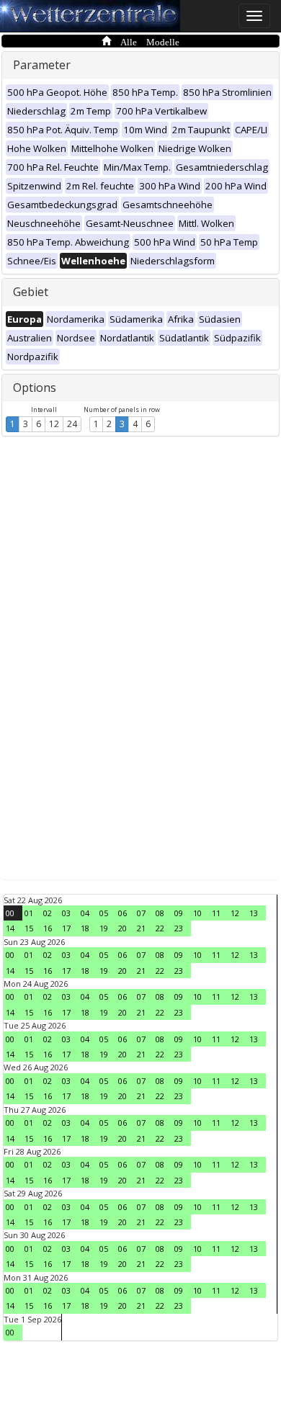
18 (85, 928)
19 (103, 928)
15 (28, 928)
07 (141, 913)
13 (253, 913)
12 (54, 424)
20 (122, 928)
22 (160, 928)
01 (28, 913)
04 (85, 913)
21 (141, 928)
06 (122, 913)
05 (103, 913)
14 (10, 928)
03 (66, 913)
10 (197, 913)
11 (216, 913)
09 (178, 913)
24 (72, 424)
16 (47, 928)
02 (47, 913)
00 (10, 913)
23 (178, 928)
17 (66, 928)
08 (160, 913)
